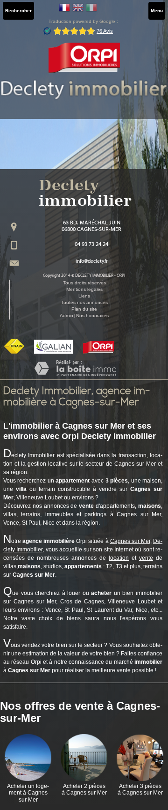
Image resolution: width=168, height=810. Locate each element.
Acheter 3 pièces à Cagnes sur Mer (140, 789)
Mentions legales (84, 289)
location (119, 558)
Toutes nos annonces (84, 302)
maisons (29, 566)
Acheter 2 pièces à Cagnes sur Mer (84, 789)
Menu (157, 10)
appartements (83, 566)
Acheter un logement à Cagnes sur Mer (28, 793)
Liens (84, 295)
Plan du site (84, 309)
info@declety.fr (92, 261)
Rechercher (18, 10)
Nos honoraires (92, 315)
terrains (152, 566)
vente (146, 558)
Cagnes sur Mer (130, 541)
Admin (66, 315)
